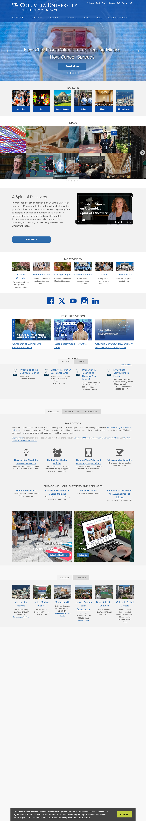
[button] (7, 50)
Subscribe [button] (83, 555)
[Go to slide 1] (67, 73)
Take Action (53, 411)
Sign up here (17, 437)
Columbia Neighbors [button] (58, 555)
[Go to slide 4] (75, 73)
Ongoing (80, 361)
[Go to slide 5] (78, 73)
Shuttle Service (83, 620)
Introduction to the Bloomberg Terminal (30, 371)
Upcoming (65, 361)
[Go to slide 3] (73, 73)
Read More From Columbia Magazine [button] (50, 45)
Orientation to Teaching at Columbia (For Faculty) (89, 374)
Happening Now (72, 411)
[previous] (3, 152)
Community (81, 577)
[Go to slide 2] (70, 73)
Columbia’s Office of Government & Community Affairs (96, 437)
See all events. (126, 364)
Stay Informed (91, 411)
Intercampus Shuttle (21, 617)
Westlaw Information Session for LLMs (61, 371)
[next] (142, 152)
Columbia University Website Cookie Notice (69, 817)
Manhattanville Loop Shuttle (62, 614)
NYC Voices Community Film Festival (121, 373)
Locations (64, 577)
